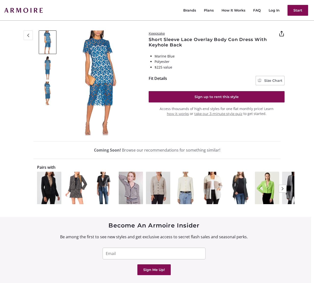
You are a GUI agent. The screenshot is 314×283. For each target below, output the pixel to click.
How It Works (233, 10)
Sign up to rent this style (217, 97)
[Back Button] (28, 35)
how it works (178, 114)
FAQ (257, 10)
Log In (274, 10)
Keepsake (157, 33)
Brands (189, 10)
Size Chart (272, 80)
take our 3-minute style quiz (218, 114)
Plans (209, 10)
